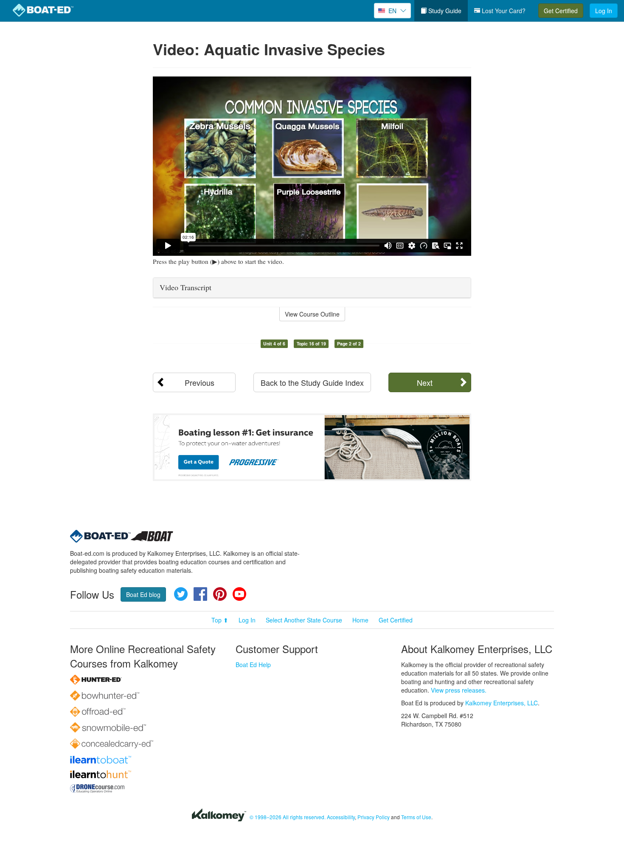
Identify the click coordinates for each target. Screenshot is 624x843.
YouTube (239, 594)
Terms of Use (416, 816)
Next (425, 382)
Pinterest (220, 594)
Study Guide (444, 10)
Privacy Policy (373, 816)
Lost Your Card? (503, 10)
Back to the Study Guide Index (312, 382)
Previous (199, 382)
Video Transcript (185, 287)
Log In (603, 10)
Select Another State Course (304, 620)
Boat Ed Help (253, 664)
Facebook (200, 594)
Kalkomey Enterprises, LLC (501, 703)
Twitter (181, 594)
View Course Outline (312, 314)
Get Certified (561, 10)
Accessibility (341, 816)
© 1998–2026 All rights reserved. (288, 816)
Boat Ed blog (143, 594)
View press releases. (458, 690)
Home (360, 620)
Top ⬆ (219, 620)
